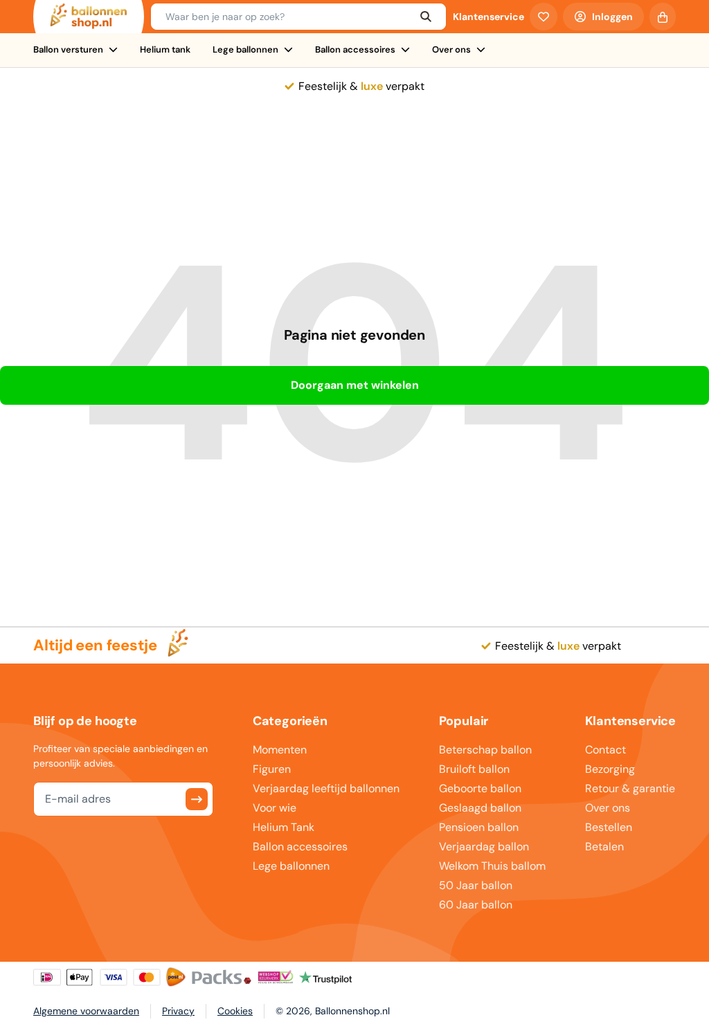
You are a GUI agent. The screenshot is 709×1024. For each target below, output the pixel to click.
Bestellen (608, 827)
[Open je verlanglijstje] (543, 16)
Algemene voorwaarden (86, 1011)
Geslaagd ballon (480, 808)
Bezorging (610, 769)
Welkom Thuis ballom (492, 866)
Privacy (178, 1011)
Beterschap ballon (485, 749)
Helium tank (165, 49)
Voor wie (274, 808)
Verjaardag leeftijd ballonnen (326, 788)
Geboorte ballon (480, 788)
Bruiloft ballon (474, 769)
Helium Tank (283, 827)
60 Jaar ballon (475, 904)
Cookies (235, 1011)
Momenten (280, 749)
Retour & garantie (630, 788)
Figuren (272, 769)
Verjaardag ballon (484, 846)
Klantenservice (488, 16)
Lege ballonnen (245, 49)
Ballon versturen (68, 49)
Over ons (451, 49)
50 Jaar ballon (475, 885)
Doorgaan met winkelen (355, 385)
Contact (605, 749)
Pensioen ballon (479, 827)
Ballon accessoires (355, 49)
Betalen (604, 846)
